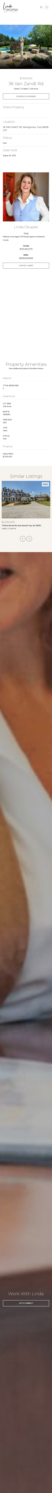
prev (23, 539)
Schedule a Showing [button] (26, 96)
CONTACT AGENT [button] (26, 266)
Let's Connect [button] (26, 1303)
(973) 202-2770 (26, 249)
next (29, 539)
